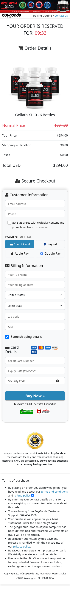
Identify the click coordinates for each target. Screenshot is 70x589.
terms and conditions (54, 491)
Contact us (61, 15)
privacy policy (21, 546)
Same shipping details (26, 337)
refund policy (22, 495)
